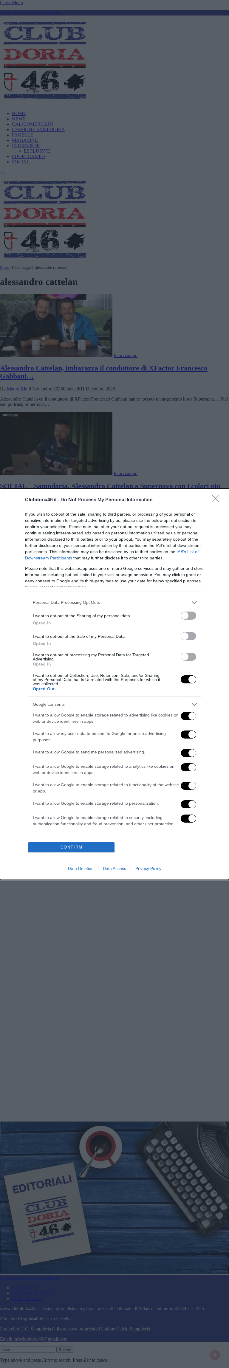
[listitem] (114, 602)
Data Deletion (81, 868)
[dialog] (114, 684)
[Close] (217, 500)
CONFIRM (72, 847)
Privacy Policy (148, 868)
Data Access (114, 868)
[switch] (188, 616)
